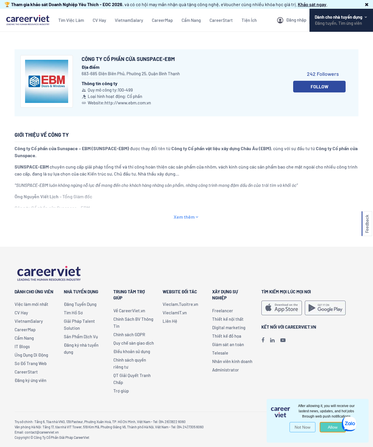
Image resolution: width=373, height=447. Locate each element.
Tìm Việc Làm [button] (71, 20)
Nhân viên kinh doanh (232, 361)
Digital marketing (228, 327)
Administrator (225, 369)
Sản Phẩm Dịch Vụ (81, 336)
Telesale (220, 352)
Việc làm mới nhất (31, 304)
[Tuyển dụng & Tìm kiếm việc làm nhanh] (27, 19)
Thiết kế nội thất (228, 319)
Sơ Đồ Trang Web (31, 363)
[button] (367, 4)
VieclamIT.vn (175, 312)
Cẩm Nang (191, 20)
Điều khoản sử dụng (131, 351)
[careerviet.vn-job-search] (281, 308)
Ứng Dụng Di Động (31, 354)
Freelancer (222, 310)
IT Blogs (22, 346)
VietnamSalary (129, 20)
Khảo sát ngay (312, 4)
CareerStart (221, 20)
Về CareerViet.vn (129, 310)
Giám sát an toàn (228, 344)
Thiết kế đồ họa (226, 336)
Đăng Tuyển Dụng (80, 304)
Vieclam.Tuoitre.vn (180, 304)
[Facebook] (262, 340)
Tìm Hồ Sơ (73, 312)
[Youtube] (283, 340)
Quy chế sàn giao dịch (133, 343)
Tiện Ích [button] (249, 20)
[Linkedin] (272, 340)
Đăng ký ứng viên (30, 380)
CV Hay (99, 20)
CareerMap (162, 20)
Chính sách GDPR (129, 334)
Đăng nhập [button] (296, 19)
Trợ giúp (121, 390)
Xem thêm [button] (184, 217)
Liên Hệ (170, 321)
